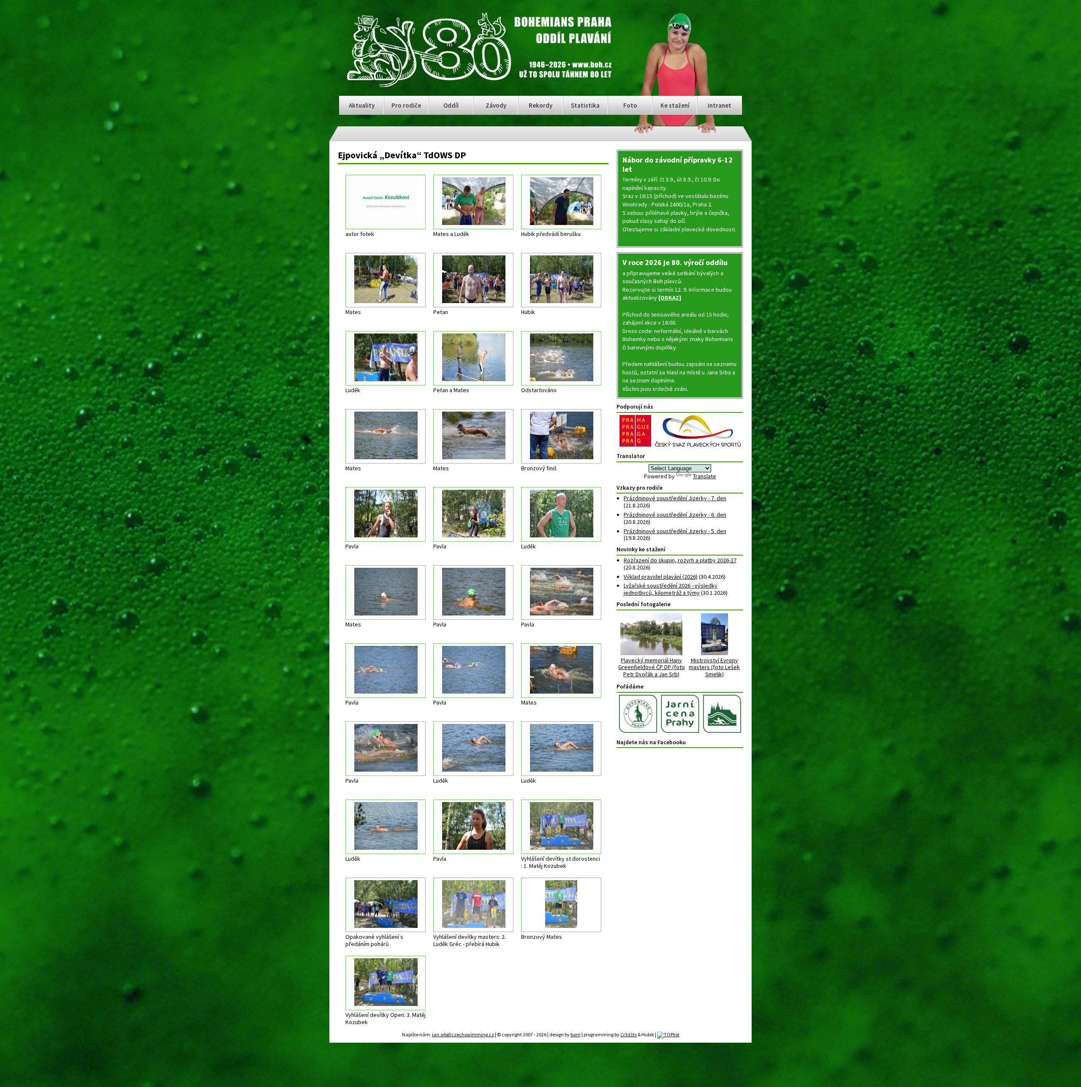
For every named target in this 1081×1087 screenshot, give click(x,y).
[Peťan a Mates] (473, 358)
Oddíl (451, 105)
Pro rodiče (406, 105)
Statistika (585, 105)
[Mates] (385, 280)
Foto (630, 105)
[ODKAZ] (669, 297)
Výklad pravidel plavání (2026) (661, 576)
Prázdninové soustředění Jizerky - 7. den (675, 498)
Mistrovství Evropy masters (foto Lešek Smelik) (714, 667)
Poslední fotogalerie (644, 604)
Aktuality (362, 105)
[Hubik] (561, 280)
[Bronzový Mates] (561, 905)
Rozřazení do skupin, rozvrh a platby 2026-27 (680, 560)
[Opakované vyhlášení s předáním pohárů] (385, 905)
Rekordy (540, 105)
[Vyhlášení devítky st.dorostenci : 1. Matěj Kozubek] (561, 827)
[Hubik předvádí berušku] (561, 202)
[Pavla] (385, 514)
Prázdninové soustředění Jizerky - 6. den (675, 514)
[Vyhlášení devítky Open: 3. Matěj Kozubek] (385, 983)
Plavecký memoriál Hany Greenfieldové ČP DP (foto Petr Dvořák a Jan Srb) (651, 667)
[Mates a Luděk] (473, 202)
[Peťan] (473, 280)
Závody (496, 105)
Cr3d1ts (628, 1034)
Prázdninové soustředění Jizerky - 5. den (675, 531)
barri (575, 1034)
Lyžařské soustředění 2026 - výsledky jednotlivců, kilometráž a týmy (670, 589)
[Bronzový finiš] (561, 436)
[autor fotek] (385, 202)
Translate (704, 476)
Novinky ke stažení (641, 549)
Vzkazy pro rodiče (640, 487)
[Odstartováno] (561, 358)
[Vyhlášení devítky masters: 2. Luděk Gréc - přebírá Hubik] (473, 905)
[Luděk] (385, 358)
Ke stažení (675, 105)
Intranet (719, 105)
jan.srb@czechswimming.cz (463, 1034)
